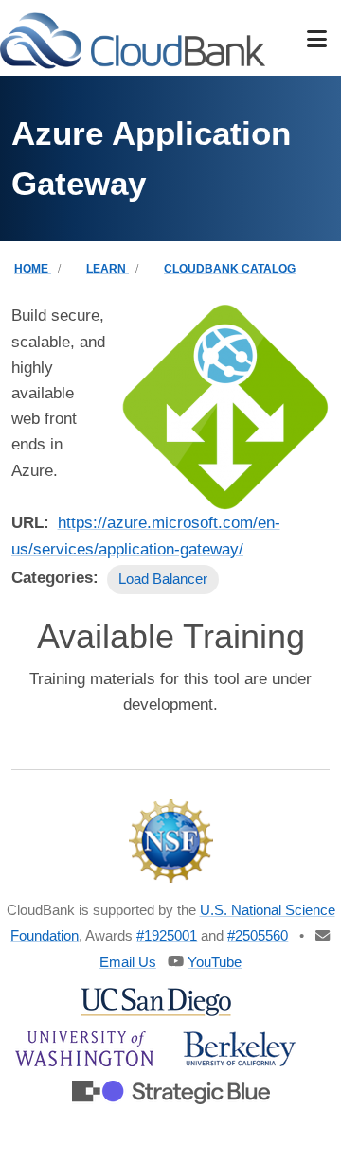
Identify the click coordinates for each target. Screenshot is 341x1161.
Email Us (127, 962)
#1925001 (166, 935)
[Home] (132, 39)
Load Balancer (162, 579)
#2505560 (257, 935)
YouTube (215, 962)
